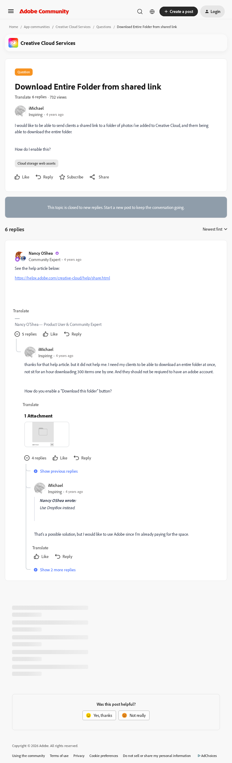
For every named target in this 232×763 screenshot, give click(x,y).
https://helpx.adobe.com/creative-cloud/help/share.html (62, 277)
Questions (103, 26)
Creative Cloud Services (73, 26)
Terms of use (59, 755)
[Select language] (152, 11)
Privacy (79, 755)
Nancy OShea (41, 253)
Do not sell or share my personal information (157, 755)
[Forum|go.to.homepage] (44, 11)
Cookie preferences (103, 755)
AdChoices (209, 755)
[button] (10, 13)
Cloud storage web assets (37, 163)
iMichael (36, 108)
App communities (37, 26)
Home (13, 26)
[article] (116, 294)
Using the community (28, 755)
